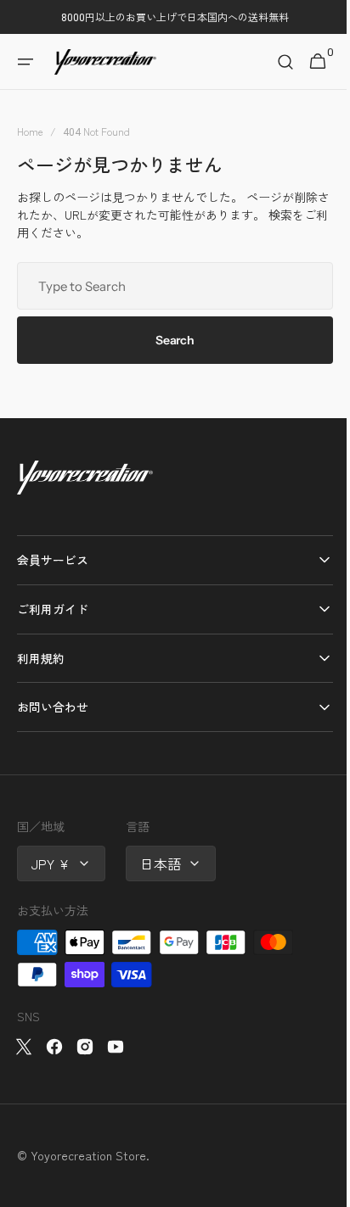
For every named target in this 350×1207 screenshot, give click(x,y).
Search (169, 340)
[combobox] (168, 286)
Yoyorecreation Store (88, 1155)
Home (30, 131)
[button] (25, 62)
